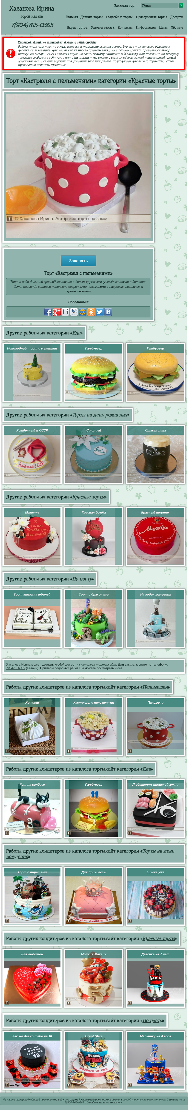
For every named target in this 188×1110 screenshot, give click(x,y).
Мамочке (32, 512)
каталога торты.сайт (98, 664)
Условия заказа (102, 27)
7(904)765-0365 (32, 25)
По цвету (82, 579)
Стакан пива (155, 430)
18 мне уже (155, 872)
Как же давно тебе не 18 (32, 1036)
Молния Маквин (93, 954)
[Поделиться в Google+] (57, 312)
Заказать (78, 260)
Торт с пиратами (32, 872)
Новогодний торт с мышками (32, 348)
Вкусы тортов (77, 27)
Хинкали (32, 702)
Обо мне (177, 27)
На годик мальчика (155, 594)
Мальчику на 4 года (155, 1036)
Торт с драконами (94, 594)
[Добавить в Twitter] (100, 312)
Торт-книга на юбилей (32, 594)
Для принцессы (94, 872)
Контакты (125, 27)
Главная (72, 17)
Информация (146, 27)
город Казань (32, 16)
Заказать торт (125, 5)
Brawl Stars (94, 1036)
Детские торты (91, 17)
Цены (163, 27)
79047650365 (15, 668)
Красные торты (88, 497)
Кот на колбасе (32, 784)
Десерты (176, 17)
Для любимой (32, 954)
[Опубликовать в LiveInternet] (65, 312)
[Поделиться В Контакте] (108, 312)
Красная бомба (94, 512)
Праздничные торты (151, 17)
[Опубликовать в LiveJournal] (74, 312)
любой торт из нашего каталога (144, 1099)
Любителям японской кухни (155, 784)
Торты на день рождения (99, 415)
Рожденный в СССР (32, 430)
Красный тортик (155, 512)
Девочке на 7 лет (155, 954)
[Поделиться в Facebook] (48, 312)
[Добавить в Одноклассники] (91, 312)
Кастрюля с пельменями (93, 702)
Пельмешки (155, 687)
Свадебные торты (119, 17)
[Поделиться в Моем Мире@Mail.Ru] (82, 312)
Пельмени (156, 702)
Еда (76, 333)
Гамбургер (93, 348)
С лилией (93, 430)
